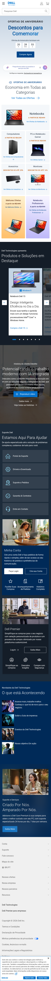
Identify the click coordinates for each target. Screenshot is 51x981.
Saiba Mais (35, 650)
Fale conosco (8, 856)
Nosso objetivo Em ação (25, 743)
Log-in (13, 650)
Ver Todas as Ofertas (23, 98)
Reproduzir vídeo (27, 394)
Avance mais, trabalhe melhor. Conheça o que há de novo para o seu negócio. (31, 704)
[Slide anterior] (4, 302)
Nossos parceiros (9, 889)
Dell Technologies (9, 905)
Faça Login (14, 571)
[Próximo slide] (46, 302)
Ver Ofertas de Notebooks (35, 122)
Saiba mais (24, 401)
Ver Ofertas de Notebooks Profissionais (37, 211)
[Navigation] (3, 3)
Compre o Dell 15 (17, 328)
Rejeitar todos (29, 978)
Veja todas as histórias (24, 405)
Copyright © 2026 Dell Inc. (13, 921)
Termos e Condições (11, 926)
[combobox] (25, 11)
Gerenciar (5, 978)
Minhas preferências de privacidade (18, 938)
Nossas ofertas (8, 877)
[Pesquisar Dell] (46, 11)
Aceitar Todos (42, 978)
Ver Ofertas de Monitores (36, 189)
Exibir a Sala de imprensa (26, 715)
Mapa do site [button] (7, 862)
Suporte (5, 850)
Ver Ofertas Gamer (36, 160)
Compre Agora (25, 54)
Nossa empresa (9, 883)
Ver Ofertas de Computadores (13, 157)
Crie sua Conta (36, 571)
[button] (42, 3)
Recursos (6, 895)
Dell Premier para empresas (14, 911)
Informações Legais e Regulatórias (17, 950)
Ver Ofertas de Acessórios (12, 189)
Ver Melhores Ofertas (12, 207)
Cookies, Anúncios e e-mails (14, 944)
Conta (4, 844)
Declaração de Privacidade (13, 932)
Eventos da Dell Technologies (28, 729)
